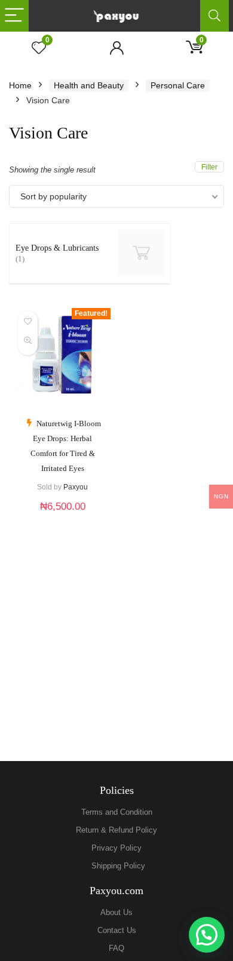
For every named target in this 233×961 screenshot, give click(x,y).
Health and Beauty (89, 85)
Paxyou (75, 487)
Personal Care (178, 85)
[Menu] (14, 16)
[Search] (214, 16)
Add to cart (63, 518)
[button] (207, 935)
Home (20, 85)
